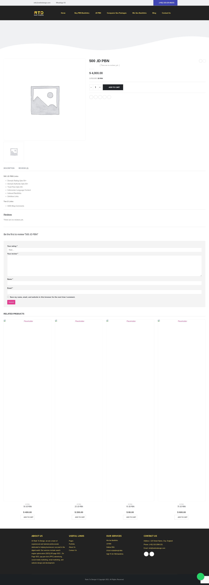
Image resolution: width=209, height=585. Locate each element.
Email (109, 97)
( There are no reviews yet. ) (109, 65)
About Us (72, 547)
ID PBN (100, 78)
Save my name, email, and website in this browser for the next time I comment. (42, 297)
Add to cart (114, 87)
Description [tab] (9, 168)
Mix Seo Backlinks (112, 540)
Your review (12, 254)
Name (10, 279)
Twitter (96, 97)
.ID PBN (98, 13)
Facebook (91, 97)
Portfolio (72, 544)
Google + (105, 97)
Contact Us (166, 13)
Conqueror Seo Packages (117, 13)
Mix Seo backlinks (139, 13)
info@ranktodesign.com (42, 3)
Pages (71, 541)
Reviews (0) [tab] (23, 168)
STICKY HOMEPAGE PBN (114, 551)
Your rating (12, 246)
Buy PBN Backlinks (82, 13)
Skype (151, 554)
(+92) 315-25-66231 (166, 3)
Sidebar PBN (110, 547)
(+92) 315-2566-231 (156, 544)
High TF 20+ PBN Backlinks (114, 554)
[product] (27, 410)
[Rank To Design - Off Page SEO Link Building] (39, 13)
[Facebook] (145, 2)
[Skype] (150, 2)
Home (63, 13)
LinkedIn (100, 97)
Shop (102, 26)
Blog (154, 13)
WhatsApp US (61, 3)
